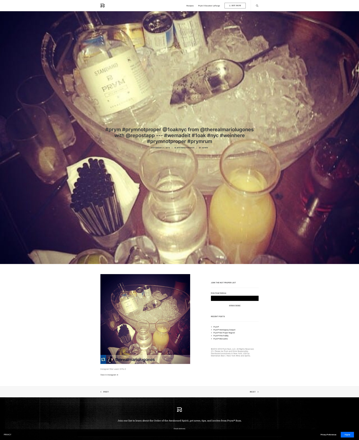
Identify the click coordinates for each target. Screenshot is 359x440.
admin (205, 148)
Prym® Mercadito (220, 339)
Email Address (179, 429)
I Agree (347, 435)
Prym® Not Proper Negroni (224, 333)
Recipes (190, 6)
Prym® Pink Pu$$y (221, 336)
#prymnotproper (185, 148)
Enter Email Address (218, 293)
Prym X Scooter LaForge (209, 6)
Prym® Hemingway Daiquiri (224, 330)
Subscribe (235, 306)
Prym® (216, 327)
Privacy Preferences (328, 435)
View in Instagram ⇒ (109, 375)
